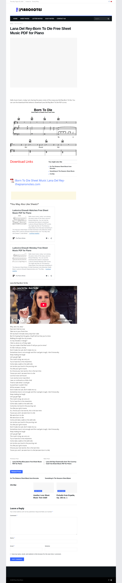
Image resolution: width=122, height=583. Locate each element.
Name (12, 538)
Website (47, 546)
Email (12, 546)
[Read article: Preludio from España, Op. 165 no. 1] (67, 487)
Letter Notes (37, 18)
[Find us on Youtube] (111, 1)
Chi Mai (52, 174)
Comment (14, 515)
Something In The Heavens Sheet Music (62, 171)
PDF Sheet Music (19, 23)
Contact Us (28, 1)
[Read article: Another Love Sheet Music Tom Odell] (43, 487)
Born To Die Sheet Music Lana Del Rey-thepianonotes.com (40, 182)
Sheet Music (24, 18)
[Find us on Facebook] (108, 580)
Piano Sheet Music (18, 580)
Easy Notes (49, 18)
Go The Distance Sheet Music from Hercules (24, 478)
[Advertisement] (43, 94)
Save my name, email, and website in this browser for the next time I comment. (36, 554)
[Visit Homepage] (26, 9)
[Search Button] (108, 18)
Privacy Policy (35, 1)
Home (15, 18)
